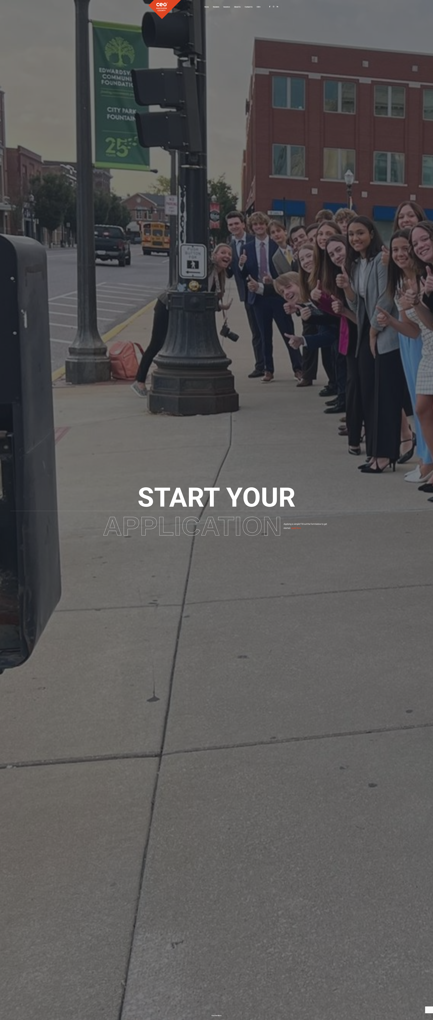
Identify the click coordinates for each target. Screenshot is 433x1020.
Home (206, 7)
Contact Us (248, 7)
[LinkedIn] (277, 7)
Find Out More (216, 1015)
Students (216, 7)
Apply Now (296, 528)
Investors (226, 7)
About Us (237, 7)
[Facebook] (270, 7)
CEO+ (258, 7)
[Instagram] (273, 7)
